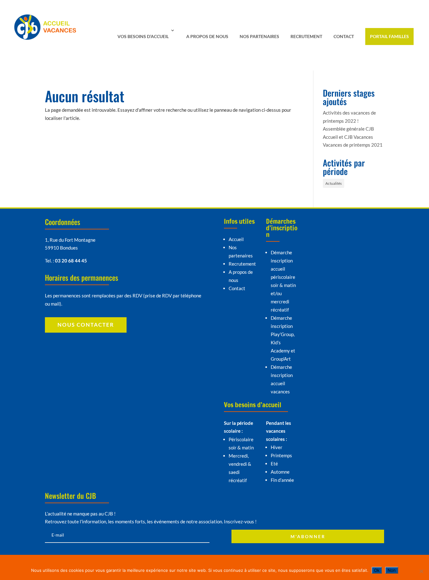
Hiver (276, 447)
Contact (344, 36)
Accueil (236, 239)
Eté (274, 463)
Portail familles (389, 36)
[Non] (421, 571)
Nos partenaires (259, 36)
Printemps (281, 455)
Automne (280, 472)
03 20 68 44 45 (71, 260)
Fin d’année (282, 480)
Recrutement (306, 36)
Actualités (333, 183)
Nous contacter (85, 324)
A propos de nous (207, 36)
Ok (376, 570)
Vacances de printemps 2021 (353, 145)
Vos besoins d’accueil (143, 36)
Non (392, 570)
